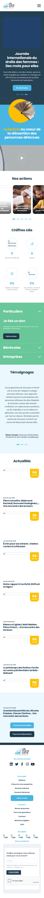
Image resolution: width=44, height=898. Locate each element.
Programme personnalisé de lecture (22, 208)
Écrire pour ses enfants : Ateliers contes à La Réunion (20, 545)
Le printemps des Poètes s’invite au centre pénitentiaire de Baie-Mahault (21, 670)
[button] (17, 94)
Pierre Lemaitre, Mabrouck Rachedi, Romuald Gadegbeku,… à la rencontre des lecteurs (21, 503)
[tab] (22, 311)
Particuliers (13, 311)
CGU (22, 824)
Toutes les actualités (22, 725)
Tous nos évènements (22, 734)
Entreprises (12, 357)
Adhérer (22, 780)
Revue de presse (22, 808)
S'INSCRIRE (13, 872)
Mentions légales (22, 820)
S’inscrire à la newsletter (22, 784)
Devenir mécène (22, 788)
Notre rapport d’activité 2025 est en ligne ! (21, 585)
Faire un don (11, 336)
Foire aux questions (22, 812)
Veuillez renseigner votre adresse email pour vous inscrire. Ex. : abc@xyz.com (21, 866)
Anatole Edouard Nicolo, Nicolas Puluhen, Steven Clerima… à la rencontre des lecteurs (21, 713)
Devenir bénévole (22, 792)
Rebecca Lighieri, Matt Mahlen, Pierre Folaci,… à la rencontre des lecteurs (21, 627)
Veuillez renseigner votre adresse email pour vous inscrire (20, 854)
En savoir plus (22, 88)
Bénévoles (12, 348)
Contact (22, 816)
